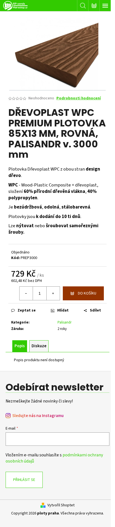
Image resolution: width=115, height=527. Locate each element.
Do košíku (87, 293)
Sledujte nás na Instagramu (38, 416)
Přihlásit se (24, 480)
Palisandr (64, 322)
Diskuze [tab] (39, 346)
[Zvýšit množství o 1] (53, 293)
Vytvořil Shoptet (61, 505)
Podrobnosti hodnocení (78, 98)
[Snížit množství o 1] (26, 293)
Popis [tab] (20, 346)
